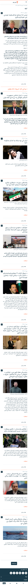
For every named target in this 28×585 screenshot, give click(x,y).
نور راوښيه (14, 563)
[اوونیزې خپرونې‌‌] (10, 583)
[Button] (23, 84)
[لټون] (23, 583)
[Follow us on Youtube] (20, 573)
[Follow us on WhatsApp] (14, 573)
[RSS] (11, 573)
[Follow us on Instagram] (17, 573)
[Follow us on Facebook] (26, 573)
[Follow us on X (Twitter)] (23, 573)
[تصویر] (17, 583)
